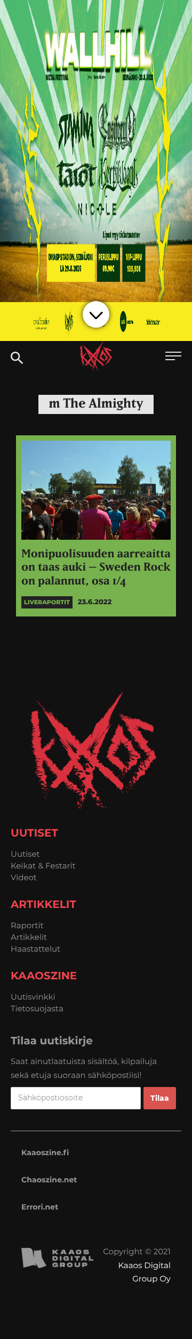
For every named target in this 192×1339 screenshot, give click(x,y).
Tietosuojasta (37, 1008)
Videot (24, 877)
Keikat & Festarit (43, 865)
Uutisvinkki (33, 996)
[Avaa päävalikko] (173, 357)
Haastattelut (35, 948)
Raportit (27, 925)
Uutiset (25, 853)
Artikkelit (29, 937)
